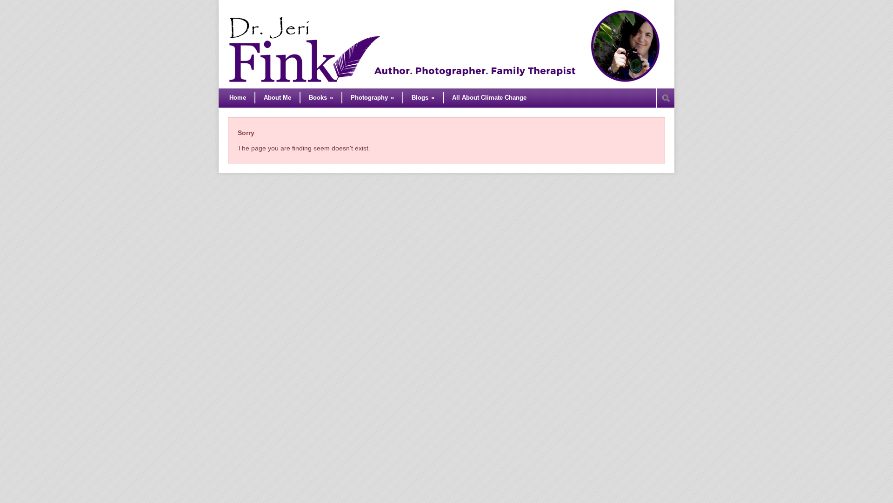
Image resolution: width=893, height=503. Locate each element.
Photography (372, 97)
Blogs (423, 97)
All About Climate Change (489, 97)
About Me (277, 97)
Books (321, 97)
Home (237, 97)
